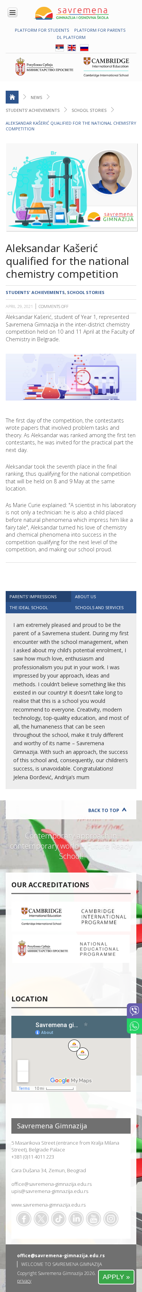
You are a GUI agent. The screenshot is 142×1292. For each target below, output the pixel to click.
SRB (59, 47)
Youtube (93, 1218)
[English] (71, 50)
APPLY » (116, 1277)
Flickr (111, 1218)
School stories (89, 110)
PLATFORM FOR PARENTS (99, 30)
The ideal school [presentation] (28, 607)
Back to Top (103, 810)
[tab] (38, 596)
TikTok (59, 1218)
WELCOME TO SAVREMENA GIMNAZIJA (61, 1264)
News (36, 97)
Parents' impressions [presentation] (32, 596)
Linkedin (76, 1218)
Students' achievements (32, 110)
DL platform (71, 37)
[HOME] (12, 97)
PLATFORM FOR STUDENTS (42, 30)
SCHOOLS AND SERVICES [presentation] (99, 607)
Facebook (24, 1218)
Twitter (41, 1218)
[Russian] (84, 50)
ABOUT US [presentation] (85, 596)
